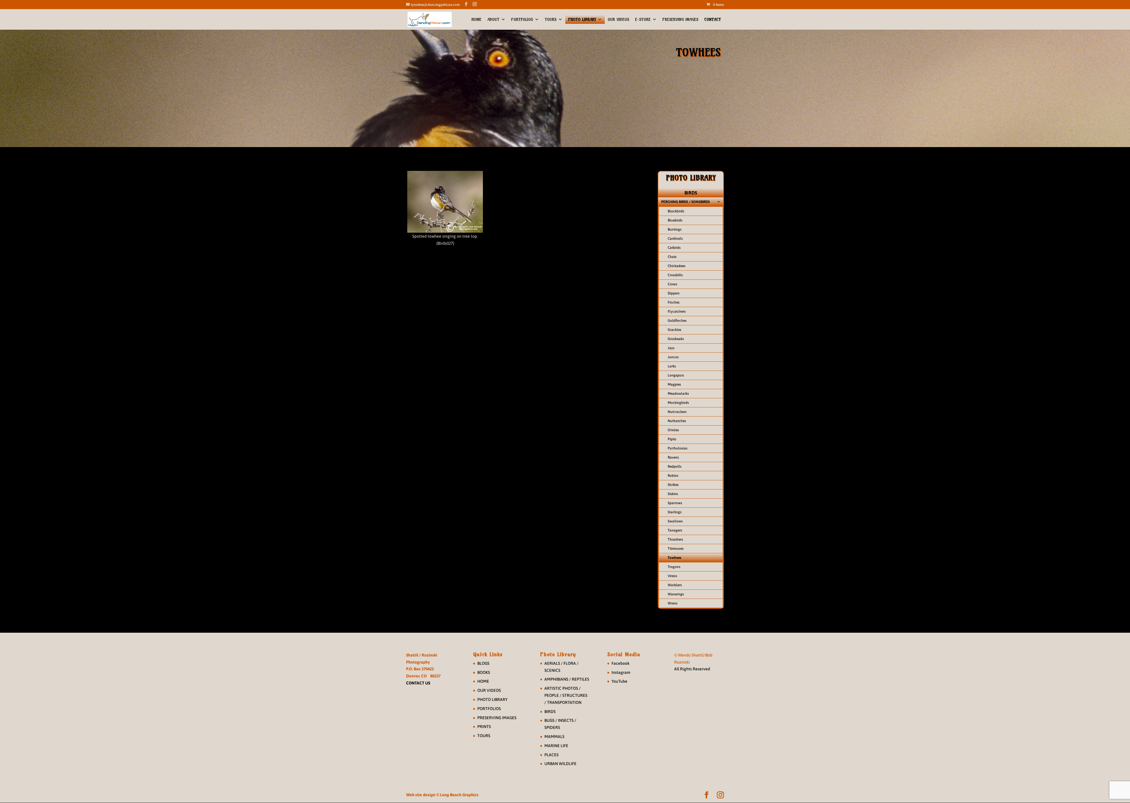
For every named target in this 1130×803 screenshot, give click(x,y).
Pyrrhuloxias (677, 448)
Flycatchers (677, 311)
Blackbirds (676, 211)
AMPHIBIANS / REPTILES (566, 679)
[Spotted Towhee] (445, 202)
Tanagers (675, 530)
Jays (671, 348)
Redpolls (675, 466)
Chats (672, 257)
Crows (672, 284)
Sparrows (675, 503)
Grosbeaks (676, 339)
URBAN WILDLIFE (560, 763)
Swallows (675, 521)
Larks (672, 366)
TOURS (550, 19)
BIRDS (690, 192)
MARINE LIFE (556, 745)
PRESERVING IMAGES (680, 19)
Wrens (672, 603)
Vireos (672, 576)
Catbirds (674, 248)
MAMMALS (554, 736)
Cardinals (675, 238)
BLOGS (483, 663)
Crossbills (675, 275)
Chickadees (676, 266)
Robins (673, 476)
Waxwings (676, 594)
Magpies (674, 384)
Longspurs (676, 375)
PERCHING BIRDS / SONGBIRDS (685, 202)
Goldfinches (677, 321)
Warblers (675, 585)
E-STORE (643, 19)
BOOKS (483, 672)
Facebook (620, 663)
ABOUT (493, 19)
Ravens (673, 457)
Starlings (675, 512)
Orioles (673, 430)
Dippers (673, 293)
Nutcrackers (677, 412)
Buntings (675, 229)
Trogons (674, 567)
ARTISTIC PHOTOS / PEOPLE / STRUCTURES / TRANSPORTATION (565, 695)
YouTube (619, 681)
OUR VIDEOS (618, 19)
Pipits (672, 439)
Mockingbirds (678, 403)
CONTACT (712, 19)
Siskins (673, 494)
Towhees (674, 558)
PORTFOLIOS (522, 19)
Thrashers (675, 539)
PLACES (551, 754)
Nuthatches (677, 421)
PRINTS (484, 726)
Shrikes (673, 485)
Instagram (620, 672)
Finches (673, 302)
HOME (476, 19)
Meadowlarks (678, 393)
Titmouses (676, 549)
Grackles (674, 330)
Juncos (673, 357)
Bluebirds (675, 220)
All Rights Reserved (692, 669)
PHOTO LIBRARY (582, 19)
